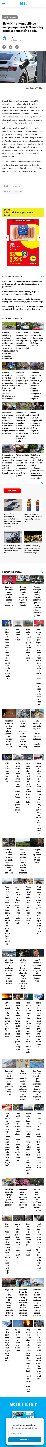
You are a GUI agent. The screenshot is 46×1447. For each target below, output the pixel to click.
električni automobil (13, 192)
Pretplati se (24, 1440)
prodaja (16, 186)
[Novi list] (23, 3)
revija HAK (27, 123)
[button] (39, 238)
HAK (6, 186)
